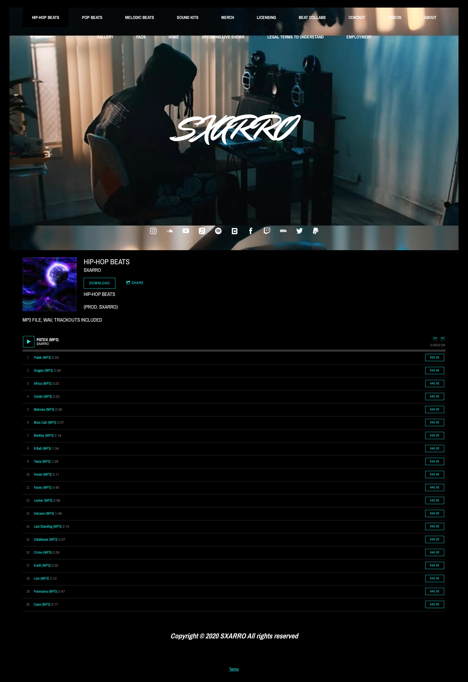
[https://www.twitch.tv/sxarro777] (267, 231)
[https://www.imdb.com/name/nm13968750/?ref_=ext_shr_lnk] (283, 231)
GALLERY (105, 37)
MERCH (227, 17)
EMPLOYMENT (359, 37)
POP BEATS (92, 17)
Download (99, 282)
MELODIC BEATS (139, 17)
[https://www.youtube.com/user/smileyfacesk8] (186, 231)
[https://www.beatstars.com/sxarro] (234, 231)
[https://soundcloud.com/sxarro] (169, 231)
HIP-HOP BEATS (45, 17)
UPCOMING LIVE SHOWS (223, 37)
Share (138, 282)
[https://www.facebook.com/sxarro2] (251, 231)
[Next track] (442, 338)
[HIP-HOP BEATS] (49, 284)
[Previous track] (435, 338)
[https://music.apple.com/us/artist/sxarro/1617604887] (202, 231)
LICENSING (266, 17)
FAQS (141, 37)
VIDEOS (394, 17)
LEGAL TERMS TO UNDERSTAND (295, 37)
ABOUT (430, 17)
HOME (173, 37)
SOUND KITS (188, 17)
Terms (234, 669)
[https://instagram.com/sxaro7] (153, 231)
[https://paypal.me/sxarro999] (316, 231)
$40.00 (434, 370)
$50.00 (434, 357)
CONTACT (357, 17)
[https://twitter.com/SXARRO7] (299, 231)
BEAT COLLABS (312, 17)
